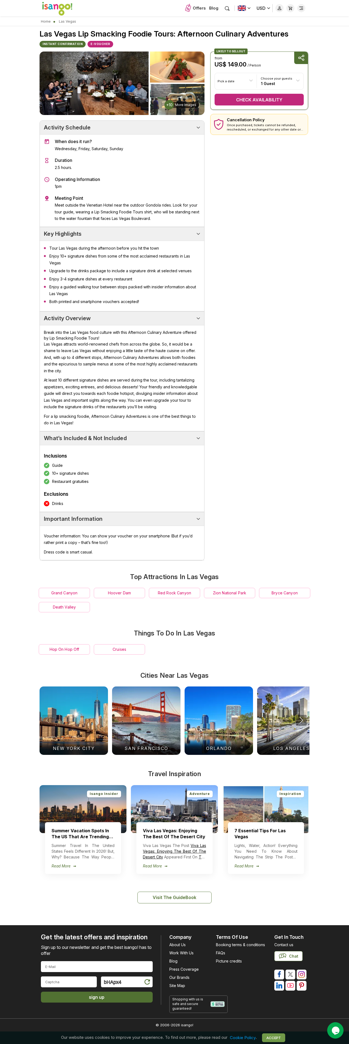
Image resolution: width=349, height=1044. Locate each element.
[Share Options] (301, 58)
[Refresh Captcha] (147, 983)
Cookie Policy (243, 1037)
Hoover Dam (119, 593)
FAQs (220, 953)
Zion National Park (229, 593)
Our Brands (179, 977)
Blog (213, 8)
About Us (177, 944)
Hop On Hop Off (64, 649)
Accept (273, 1038)
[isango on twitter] (290, 974)
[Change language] (244, 8)
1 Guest (268, 83)
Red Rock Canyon (174, 593)
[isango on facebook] (279, 974)
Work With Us (181, 953)
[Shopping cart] (290, 8)
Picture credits (229, 961)
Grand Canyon (64, 593)
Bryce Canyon (285, 593)
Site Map (177, 985)
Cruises (119, 649)
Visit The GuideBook (174, 897)
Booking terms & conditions (240, 944)
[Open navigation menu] (301, 8)
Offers (199, 8)
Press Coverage (184, 969)
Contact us (283, 944)
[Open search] (227, 8)
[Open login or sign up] (279, 8)
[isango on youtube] (290, 986)
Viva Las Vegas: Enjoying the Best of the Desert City (174, 851)
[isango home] (63, 8)
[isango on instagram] (301, 974)
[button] (301, 720)
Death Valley (64, 607)
